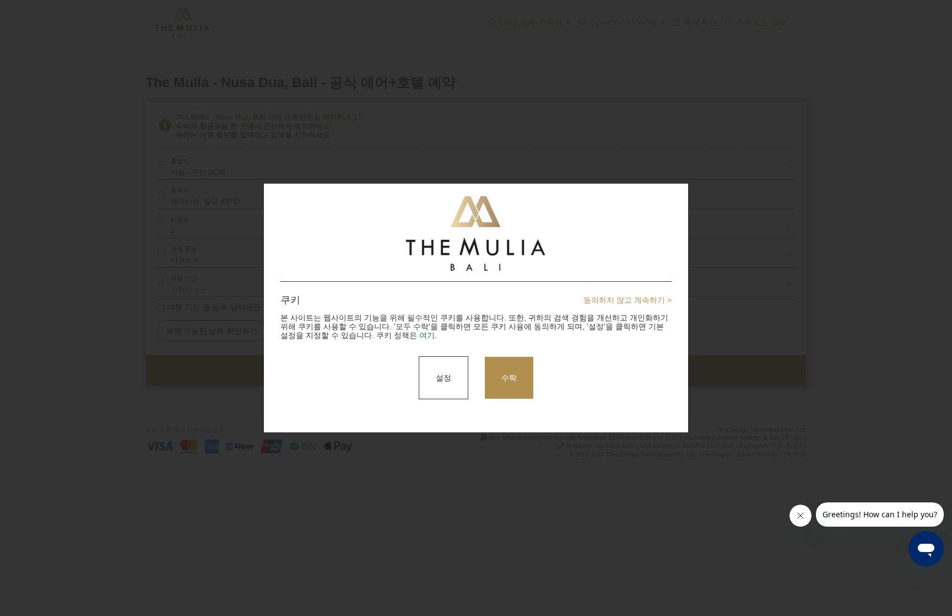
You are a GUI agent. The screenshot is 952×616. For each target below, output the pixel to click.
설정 (443, 377)
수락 (509, 377)
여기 (427, 335)
